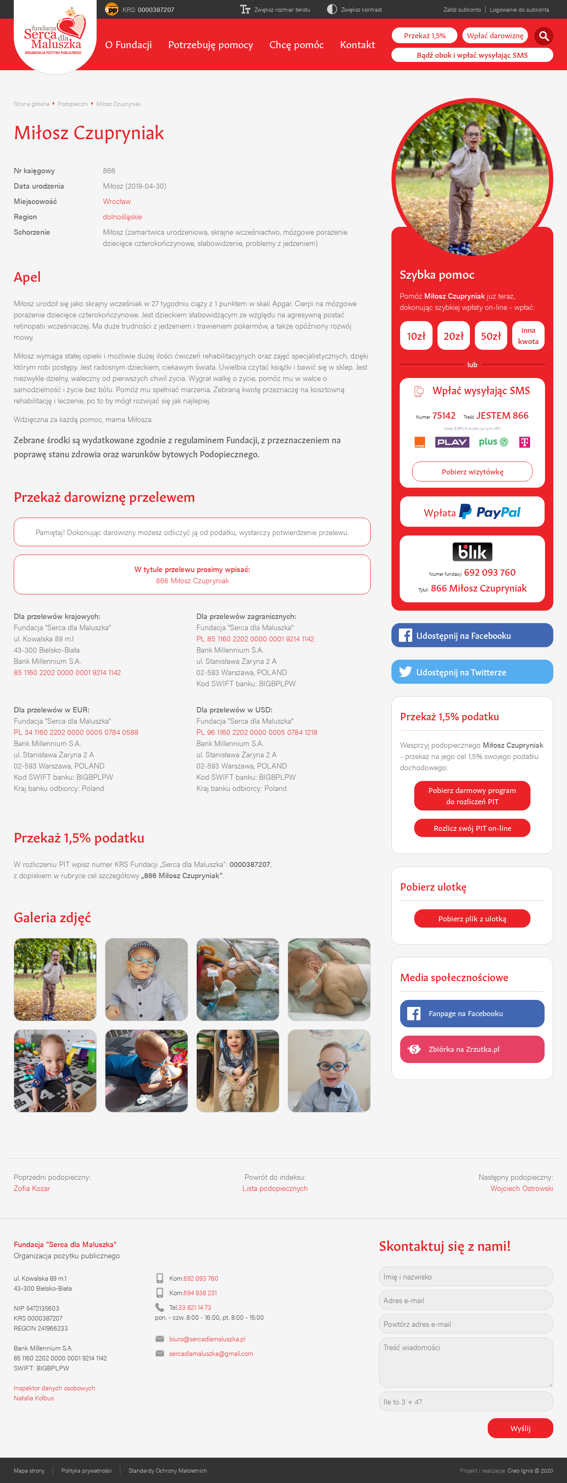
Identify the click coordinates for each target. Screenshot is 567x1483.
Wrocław (117, 201)
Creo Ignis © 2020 (530, 1470)
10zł (416, 335)
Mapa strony (29, 1470)
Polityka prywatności (86, 1470)
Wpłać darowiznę (495, 34)
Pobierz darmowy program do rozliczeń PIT (472, 795)
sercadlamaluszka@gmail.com (211, 1353)
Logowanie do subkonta (519, 9)
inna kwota (528, 335)
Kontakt (357, 43)
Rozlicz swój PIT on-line (472, 827)
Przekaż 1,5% (425, 34)
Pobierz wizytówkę (472, 470)
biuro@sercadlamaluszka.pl (207, 1338)
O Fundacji (128, 43)
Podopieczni (73, 103)
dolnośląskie (122, 216)
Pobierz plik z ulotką (472, 917)
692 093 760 (200, 1278)
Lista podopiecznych (275, 1188)
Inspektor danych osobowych (54, 1387)
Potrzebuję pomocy (210, 43)
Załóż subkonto (462, 9)
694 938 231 (200, 1292)
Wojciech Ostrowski (522, 1188)
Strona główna (31, 103)
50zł (491, 335)
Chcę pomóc (296, 43)
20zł (454, 335)
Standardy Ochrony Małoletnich (168, 1470)
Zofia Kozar (32, 1188)
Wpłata (441, 511)
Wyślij (521, 1427)
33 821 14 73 (194, 1307)
